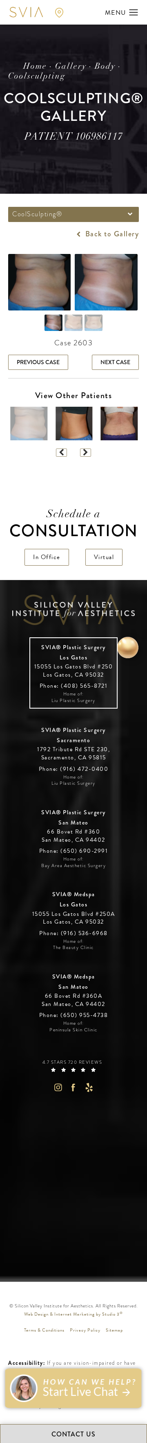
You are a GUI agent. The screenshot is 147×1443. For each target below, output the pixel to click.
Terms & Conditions (44, 1330)
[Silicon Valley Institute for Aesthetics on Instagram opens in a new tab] (58, 1087)
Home (35, 67)
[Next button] (85, 453)
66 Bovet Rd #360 (73, 836)
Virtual (104, 557)
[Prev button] (61, 453)
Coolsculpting (36, 76)
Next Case (115, 362)
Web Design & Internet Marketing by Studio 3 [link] (73, 1314)
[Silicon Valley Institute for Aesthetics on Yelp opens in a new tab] (89, 1087)
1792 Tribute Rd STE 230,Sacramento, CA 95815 (73, 753)
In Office (46, 557)
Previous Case (38, 362)
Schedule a (73, 525)
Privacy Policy (85, 1330)
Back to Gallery (111, 234)
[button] (133, 12)
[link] (74, 686)
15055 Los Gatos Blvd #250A (73, 918)
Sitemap (114, 1330)
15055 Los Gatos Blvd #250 (73, 671)
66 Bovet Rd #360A (73, 1000)
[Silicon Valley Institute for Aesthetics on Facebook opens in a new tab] (74, 1087)
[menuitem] (58, 1087)
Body (105, 67)
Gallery (71, 67)
